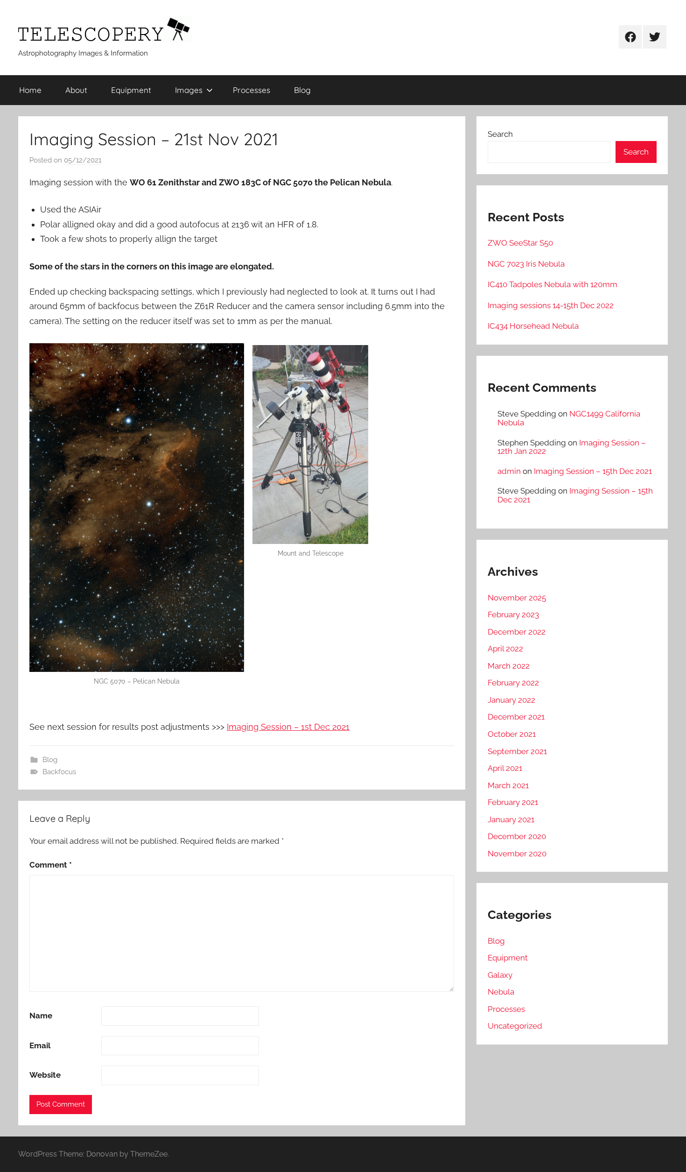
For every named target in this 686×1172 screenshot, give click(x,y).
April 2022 (505, 648)
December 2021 (516, 716)
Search (500, 134)
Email (39, 1045)
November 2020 (517, 853)
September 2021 (517, 751)
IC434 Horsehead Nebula (533, 326)
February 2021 (513, 802)
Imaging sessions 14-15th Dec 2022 (551, 305)
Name (40, 1015)
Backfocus (59, 772)
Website (45, 1075)
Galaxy (500, 975)
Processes (251, 90)
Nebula (501, 991)
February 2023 (513, 614)
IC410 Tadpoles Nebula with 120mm (552, 284)
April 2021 (505, 768)
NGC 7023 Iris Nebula (526, 263)
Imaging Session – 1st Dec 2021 (288, 727)
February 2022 (513, 682)
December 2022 (517, 631)
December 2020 (517, 836)
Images (189, 90)
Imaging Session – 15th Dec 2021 (593, 471)
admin (509, 471)
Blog (302, 90)
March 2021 (508, 785)
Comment (50, 864)
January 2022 (511, 700)
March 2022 (509, 666)
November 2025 (517, 597)
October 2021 (512, 734)
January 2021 (511, 819)
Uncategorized (515, 1026)
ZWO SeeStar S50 (520, 242)
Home (30, 90)
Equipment (131, 90)
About (76, 90)
